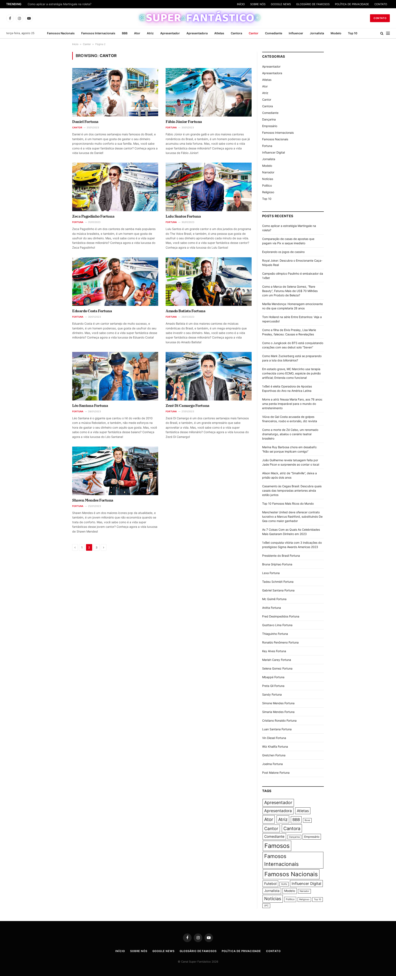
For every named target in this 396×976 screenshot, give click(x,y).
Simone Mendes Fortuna (278, 703)
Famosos (277, 845)
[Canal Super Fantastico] (198, 18)
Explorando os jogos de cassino (283, 252)
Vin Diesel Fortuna (274, 738)
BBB (124, 33)
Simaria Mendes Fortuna (278, 712)
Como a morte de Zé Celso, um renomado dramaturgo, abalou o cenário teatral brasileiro (290, 434)
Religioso (268, 192)
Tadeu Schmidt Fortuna (277, 581)
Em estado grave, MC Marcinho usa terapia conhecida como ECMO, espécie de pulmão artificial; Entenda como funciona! (291, 373)
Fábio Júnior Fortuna (184, 121)
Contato (380, 18)
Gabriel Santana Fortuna (278, 590)
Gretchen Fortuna (273, 755)
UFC (266, 905)
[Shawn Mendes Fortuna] (115, 471)
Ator (137, 33)
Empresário (269, 126)
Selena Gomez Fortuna (277, 668)
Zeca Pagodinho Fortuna (93, 216)
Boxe (307, 820)
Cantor (253, 33)
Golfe (284, 884)
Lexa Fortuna (271, 573)
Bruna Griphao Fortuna (277, 564)
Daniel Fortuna (85, 121)
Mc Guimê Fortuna (274, 599)
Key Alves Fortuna (274, 651)
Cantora (236, 33)
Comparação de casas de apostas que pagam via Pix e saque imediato (76, 4)
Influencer (296, 33)
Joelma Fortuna (272, 764)
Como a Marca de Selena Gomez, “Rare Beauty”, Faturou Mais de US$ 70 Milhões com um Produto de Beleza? (290, 291)
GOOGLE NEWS (281, 4)
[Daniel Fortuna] (115, 92)
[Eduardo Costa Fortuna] (115, 281)
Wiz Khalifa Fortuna (275, 746)
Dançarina (269, 119)
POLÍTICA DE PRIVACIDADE (352, 4)
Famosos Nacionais (61, 33)
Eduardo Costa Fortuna (92, 311)
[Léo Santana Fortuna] (115, 376)
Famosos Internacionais (98, 33)
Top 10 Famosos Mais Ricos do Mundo (288, 503)
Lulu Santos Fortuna (183, 216)
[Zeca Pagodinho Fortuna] (115, 187)
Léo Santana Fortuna (90, 405)
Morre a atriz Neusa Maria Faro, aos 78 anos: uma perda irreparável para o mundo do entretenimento (292, 404)
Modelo (336, 33)
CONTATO (380, 4)
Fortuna (171, 127)
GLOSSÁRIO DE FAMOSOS (313, 4)
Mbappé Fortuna (273, 677)
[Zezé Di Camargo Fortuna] (209, 376)
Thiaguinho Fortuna (275, 633)
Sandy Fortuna (272, 694)
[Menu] (388, 33)
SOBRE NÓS (257, 4)
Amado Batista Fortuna (185, 311)
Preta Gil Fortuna (273, 686)
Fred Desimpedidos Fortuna (280, 616)
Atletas (219, 33)
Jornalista (317, 33)
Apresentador (170, 33)
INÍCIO (241, 4)
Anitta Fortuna (271, 607)
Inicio (75, 44)
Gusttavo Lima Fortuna (277, 625)
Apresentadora (197, 33)
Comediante (273, 33)
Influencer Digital (273, 152)
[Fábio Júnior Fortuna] (209, 92)
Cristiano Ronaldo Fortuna (279, 720)
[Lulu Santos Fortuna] (209, 187)
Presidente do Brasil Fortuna (281, 555)
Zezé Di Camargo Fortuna (187, 405)
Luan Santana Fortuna (277, 729)
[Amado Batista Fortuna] (209, 281)
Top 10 (352, 33)
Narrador (268, 172)
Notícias (267, 179)
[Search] (382, 33)
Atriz (150, 33)
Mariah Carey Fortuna (276, 659)
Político (267, 185)
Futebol (270, 884)
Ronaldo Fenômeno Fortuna (280, 642)
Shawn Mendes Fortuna (92, 500)
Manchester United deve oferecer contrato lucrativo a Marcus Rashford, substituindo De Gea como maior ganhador (292, 516)
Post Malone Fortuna (276, 772)
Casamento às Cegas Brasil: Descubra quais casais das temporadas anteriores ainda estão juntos (292, 490)
